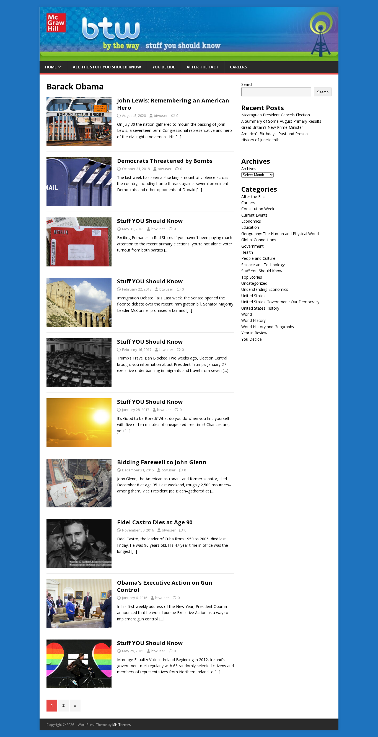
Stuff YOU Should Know (150, 221)
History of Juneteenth (260, 139)
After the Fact (203, 67)
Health (247, 252)
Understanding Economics (264, 289)
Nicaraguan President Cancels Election (275, 114)
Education (250, 227)
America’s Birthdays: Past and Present (275, 133)
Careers (238, 67)
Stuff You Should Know (261, 270)
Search (247, 84)
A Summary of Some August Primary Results (281, 121)
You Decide (163, 67)
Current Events (254, 215)
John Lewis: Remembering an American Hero (173, 104)
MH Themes (121, 724)
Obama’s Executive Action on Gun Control (164, 586)
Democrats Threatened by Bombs (165, 161)
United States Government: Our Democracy (280, 301)
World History (253, 320)
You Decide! (252, 339)
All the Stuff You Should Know (107, 67)
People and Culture (258, 258)
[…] (178, 136)
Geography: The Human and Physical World (280, 233)
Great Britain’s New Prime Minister (272, 127)
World (246, 314)
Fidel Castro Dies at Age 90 (154, 522)
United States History (260, 308)
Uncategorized (254, 283)
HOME (51, 67)
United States (253, 295)
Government (252, 246)
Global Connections (258, 239)
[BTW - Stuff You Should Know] (189, 58)
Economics (251, 221)
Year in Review (254, 332)
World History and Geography (267, 326)
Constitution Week (257, 208)
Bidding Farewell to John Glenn (161, 462)
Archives (248, 168)
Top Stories (251, 277)
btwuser (161, 115)
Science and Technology (263, 264)
